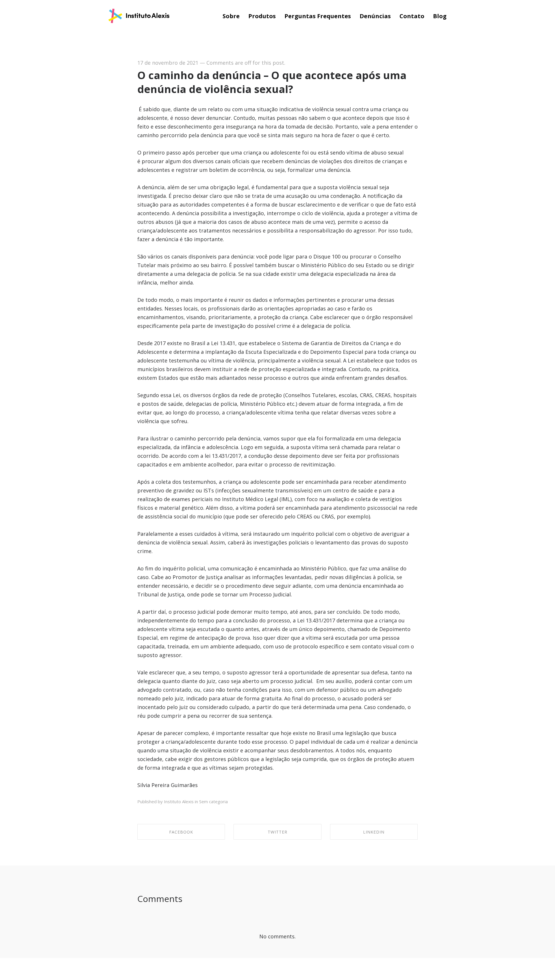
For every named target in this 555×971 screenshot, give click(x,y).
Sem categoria (213, 801)
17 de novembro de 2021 (167, 62)
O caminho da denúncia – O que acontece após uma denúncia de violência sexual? (271, 82)
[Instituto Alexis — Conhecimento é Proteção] (138, 16)
